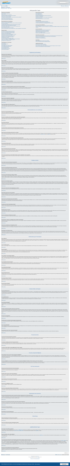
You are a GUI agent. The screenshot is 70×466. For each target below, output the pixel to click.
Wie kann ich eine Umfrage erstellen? (6, 33)
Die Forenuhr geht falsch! (5, 23)
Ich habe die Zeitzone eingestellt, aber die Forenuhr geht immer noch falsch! (11, 24)
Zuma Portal (37, 456)
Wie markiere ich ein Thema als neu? (6, 40)
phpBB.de (49, 134)
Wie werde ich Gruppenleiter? (39, 16)
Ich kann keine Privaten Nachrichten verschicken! (42, 21)
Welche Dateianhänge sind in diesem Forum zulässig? (42, 40)
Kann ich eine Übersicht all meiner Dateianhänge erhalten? (43, 41)
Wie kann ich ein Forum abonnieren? (40, 37)
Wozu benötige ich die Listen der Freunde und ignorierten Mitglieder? (44, 25)
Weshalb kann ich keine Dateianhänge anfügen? (8, 36)
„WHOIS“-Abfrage (63, 440)
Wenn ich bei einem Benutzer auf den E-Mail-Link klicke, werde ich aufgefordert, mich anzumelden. (14, 28)
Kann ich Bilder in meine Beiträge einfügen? (7, 45)
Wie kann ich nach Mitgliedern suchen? (40, 32)
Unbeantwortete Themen (4, 8)
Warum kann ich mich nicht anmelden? (6, 16)
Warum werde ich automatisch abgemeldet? (7, 18)
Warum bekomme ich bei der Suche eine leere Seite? (42, 31)
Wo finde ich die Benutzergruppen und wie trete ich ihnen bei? (43, 15)
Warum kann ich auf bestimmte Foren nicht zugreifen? (8, 35)
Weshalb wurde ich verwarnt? (5, 37)
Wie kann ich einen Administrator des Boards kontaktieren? (43, 46)
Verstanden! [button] (64, 464)
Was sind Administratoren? (39, 13)
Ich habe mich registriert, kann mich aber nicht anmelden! (9, 15)
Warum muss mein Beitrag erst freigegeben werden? (8, 39)
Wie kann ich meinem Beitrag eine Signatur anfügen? (8, 32)
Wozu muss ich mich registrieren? (6, 13)
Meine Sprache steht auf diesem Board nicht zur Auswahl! (9, 25)
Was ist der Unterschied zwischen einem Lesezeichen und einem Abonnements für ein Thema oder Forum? (49, 35)
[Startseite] (6, 2)
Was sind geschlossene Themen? (6, 48)
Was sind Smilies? (4, 44)
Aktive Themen (9, 8)
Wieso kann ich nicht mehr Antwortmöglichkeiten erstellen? (9, 34)
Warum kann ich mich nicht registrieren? (7, 14)
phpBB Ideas (41, 435)
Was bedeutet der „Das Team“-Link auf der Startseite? (42, 18)
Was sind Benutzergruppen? (39, 14)
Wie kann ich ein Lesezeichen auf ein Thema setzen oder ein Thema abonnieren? (46, 36)
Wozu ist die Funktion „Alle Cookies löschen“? (7, 19)
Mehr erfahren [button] (37, 464)
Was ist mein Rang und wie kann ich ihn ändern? (8, 27)
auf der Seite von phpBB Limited (18, 430)
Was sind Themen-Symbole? (5, 49)
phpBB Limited (43, 134)
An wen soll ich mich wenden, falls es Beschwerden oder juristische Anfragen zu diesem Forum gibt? (48, 45)
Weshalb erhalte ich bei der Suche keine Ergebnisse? (42, 30)
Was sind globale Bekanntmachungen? (6, 46)
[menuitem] (7, 6)
